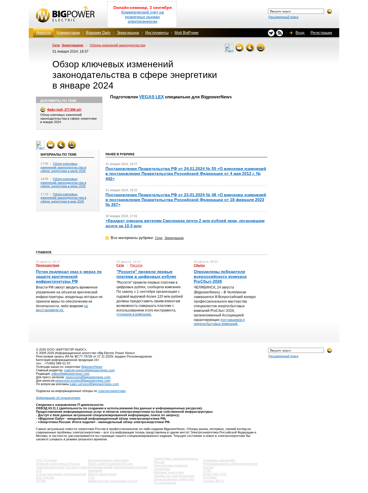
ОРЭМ (40, 481)
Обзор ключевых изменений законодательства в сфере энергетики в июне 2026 (63, 182)
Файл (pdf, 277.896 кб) (64, 109)
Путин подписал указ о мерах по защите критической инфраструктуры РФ (69, 276)
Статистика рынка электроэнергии (61, 474)
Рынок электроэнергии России (110, 463)
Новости (43, 32)
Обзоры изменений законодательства (117, 45)
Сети (56, 45)
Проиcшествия (47, 265)
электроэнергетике (112, 391)
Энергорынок (128, 32)
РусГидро (210, 477)
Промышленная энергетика (174, 479)
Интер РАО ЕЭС (215, 474)
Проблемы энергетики (219, 460)
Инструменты (156, 32)
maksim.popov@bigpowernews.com (89, 370)
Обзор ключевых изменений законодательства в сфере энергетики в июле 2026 (63, 167)
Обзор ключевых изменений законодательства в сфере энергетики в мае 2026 (63, 197)
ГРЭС (207, 470)
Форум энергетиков (102, 474)
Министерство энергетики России (112, 481)
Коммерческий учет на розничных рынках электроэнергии (142, 17)
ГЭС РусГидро (46, 460)
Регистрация (321, 32)
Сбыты (199, 265)
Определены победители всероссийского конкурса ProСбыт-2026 (220, 276)
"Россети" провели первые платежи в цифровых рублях (146, 274)
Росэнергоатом (165, 482)
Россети (136, 265)
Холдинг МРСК (213, 481)
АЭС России (45, 477)
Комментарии (68, 32)
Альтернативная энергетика (108, 460)
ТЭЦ (91, 477)
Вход (300, 32)
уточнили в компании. (134, 314)
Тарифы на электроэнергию (174, 475)
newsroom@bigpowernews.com (88, 377)
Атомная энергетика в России (58, 463)
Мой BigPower (187, 32)
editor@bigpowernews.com (70, 373)
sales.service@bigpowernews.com (94, 384)
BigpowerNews (91, 366)
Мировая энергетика (169, 472)
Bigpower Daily (98, 32)
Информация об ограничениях (58, 398)
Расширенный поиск (283, 17)
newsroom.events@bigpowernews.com (82, 380)
